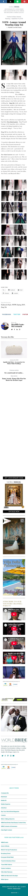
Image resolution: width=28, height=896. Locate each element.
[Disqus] (14, 407)
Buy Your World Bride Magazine (10, 811)
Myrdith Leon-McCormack (15, 27)
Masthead (4, 796)
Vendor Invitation (6, 868)
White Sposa (4, 879)
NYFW (14, 305)
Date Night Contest (6, 830)
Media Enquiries (5, 804)
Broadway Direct (5, 853)
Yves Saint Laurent (12, 122)
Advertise (3, 808)
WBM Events (4, 842)
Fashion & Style (11, 16)
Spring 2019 (21, 305)
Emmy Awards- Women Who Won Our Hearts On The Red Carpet (14, 378)
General (18, 16)
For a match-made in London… (14, 372)
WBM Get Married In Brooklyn (9, 875)
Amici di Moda (5, 846)
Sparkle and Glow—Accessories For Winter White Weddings (14, 363)
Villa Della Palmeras (6, 872)
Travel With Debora (6, 864)
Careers (3, 815)
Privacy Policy (16, 888)
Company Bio (5, 793)
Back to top (14, 892)
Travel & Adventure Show (8, 861)
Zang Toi (11, 103)
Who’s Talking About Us (7, 819)
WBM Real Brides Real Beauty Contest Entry (13, 822)
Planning (7, 18)
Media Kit (3, 800)
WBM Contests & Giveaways (9, 826)
